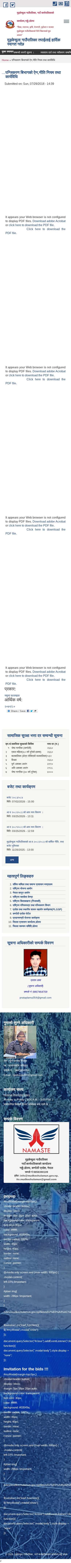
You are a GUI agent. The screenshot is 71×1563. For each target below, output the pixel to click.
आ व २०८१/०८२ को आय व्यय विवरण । (25, 827)
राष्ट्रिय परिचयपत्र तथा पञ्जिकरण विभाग (31, 905)
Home (5, 60)
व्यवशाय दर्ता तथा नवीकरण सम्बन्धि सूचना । (50, 52)
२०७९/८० (10, 706)
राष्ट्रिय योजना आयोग (22, 888)
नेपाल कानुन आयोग (21, 892)
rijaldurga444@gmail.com (28, 1074)
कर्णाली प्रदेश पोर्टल (22, 913)
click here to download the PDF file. (31, 225)
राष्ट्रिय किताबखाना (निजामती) (27, 901)
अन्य (12, 859)
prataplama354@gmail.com (36, 997)
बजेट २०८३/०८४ (15, 797)
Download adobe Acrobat (49, 221)
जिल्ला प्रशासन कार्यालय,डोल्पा (27, 921)
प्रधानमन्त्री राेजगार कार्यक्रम (26, 917)
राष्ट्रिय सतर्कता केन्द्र (23, 896)
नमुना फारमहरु (12, 695)
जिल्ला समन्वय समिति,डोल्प (25, 926)
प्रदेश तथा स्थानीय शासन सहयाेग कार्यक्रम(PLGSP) (37, 909)
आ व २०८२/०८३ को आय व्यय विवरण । (25, 812)
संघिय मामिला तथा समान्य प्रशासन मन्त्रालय (32, 884)
